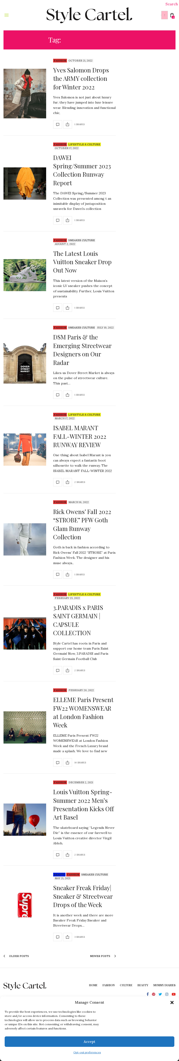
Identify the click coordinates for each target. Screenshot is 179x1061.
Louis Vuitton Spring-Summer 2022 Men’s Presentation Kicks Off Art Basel (83, 804)
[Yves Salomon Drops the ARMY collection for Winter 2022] (24, 93)
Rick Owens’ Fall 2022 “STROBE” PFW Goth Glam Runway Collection (82, 524)
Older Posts (18, 956)
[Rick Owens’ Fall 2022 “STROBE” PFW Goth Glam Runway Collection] (24, 539)
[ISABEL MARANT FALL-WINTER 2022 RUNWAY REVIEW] (24, 449)
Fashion (60, 60)
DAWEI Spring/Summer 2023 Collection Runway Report (82, 170)
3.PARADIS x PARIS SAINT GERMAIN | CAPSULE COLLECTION (78, 620)
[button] (172, 1002)
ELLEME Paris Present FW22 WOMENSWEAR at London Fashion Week (83, 712)
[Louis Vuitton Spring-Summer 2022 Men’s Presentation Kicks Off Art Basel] (24, 820)
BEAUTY (143, 985)
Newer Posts (100, 956)
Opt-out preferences (87, 1052)
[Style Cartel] (90, 15)
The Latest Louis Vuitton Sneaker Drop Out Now (82, 261)
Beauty (59, 874)
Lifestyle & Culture (84, 144)
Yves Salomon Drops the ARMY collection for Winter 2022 (81, 78)
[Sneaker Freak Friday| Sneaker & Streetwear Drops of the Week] (24, 907)
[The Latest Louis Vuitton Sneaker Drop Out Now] (24, 275)
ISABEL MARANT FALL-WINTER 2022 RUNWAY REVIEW (79, 436)
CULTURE (126, 985)
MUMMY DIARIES (164, 985)
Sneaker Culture (81, 240)
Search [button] (171, 4)
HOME (93, 985)
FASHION (109, 985)
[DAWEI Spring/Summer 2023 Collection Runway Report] (24, 183)
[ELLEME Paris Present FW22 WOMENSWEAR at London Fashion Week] (24, 727)
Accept (89, 1041)
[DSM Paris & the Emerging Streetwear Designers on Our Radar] (24, 362)
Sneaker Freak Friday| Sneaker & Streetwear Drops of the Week (83, 896)
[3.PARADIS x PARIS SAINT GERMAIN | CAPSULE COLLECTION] (24, 633)
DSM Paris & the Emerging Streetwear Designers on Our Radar (82, 349)
